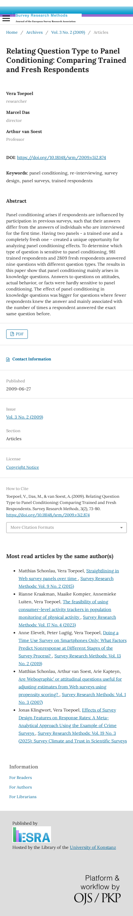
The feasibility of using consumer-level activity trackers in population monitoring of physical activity (65, 609)
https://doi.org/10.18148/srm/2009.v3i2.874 (61, 157)
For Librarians (22, 796)
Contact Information (31, 359)
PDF (19, 334)
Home (12, 32)
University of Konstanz (93, 847)
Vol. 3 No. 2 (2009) (68, 32)
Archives (34, 32)
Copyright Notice (22, 467)
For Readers (20, 777)
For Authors (20, 787)
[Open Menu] (6, 18)
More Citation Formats (32, 527)
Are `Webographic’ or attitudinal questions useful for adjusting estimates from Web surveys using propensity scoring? (70, 686)
